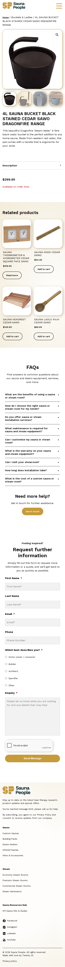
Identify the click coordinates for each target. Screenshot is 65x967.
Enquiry (11, 692)
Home (6, 17)
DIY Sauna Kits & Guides (15, 911)
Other (11, 685)
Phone (9, 631)
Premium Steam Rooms (15, 880)
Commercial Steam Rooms (17, 886)
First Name (13, 578)
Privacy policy (10, 961)
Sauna (6, 827)
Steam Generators (12, 891)
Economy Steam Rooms (15, 875)
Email (10, 613)
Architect (13, 671)
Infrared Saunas (10, 850)
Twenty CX (27, 955)
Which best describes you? (24, 649)
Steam (6, 869)
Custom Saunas (11, 833)
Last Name (12, 595)
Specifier (13, 678)
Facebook (12, 920)
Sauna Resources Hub (15, 905)
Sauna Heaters (10, 844)
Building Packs (10, 839)
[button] (57, 35)
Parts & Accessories (13, 855)
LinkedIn (11, 933)
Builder (12, 664)
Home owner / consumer (22, 657)
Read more (12, 275)
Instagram (12, 927)
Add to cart (44, 269)
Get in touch (32, 511)
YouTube (11, 939)
